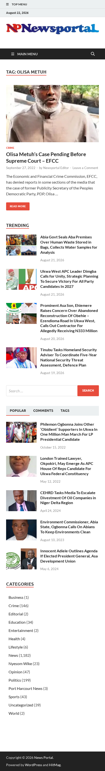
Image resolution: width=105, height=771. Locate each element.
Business (16, 597)
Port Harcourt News (25, 688)
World (14, 713)
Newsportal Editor (56, 168)
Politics (15, 680)
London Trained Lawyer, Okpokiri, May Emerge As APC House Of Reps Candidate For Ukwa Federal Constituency (66, 466)
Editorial (16, 613)
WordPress (33, 765)
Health (14, 638)
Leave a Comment (85, 168)
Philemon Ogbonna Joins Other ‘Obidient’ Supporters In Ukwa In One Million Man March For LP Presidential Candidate (68, 432)
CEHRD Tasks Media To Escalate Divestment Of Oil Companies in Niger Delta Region (68, 497)
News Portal (43, 757)
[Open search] (92, 54)
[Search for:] (52, 390)
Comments (43, 411)
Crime (10, 148)
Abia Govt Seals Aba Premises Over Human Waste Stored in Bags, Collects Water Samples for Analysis (68, 244)
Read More (16, 205)
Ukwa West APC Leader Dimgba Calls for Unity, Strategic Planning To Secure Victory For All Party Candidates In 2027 (69, 279)
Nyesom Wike (20, 663)
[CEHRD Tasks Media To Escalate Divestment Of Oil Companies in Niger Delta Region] (21, 493)
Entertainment (21, 630)
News (13, 655)
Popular (18, 411)
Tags (65, 411)
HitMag (55, 765)
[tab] (18, 411)
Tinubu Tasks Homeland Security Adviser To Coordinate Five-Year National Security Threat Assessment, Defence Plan (68, 357)
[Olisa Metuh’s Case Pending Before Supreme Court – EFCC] (52, 113)
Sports (14, 696)
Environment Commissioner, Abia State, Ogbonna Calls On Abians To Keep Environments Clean (69, 526)
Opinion (15, 671)
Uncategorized (21, 705)
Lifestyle (16, 647)
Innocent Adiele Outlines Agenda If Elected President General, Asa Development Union (69, 555)
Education (17, 622)
